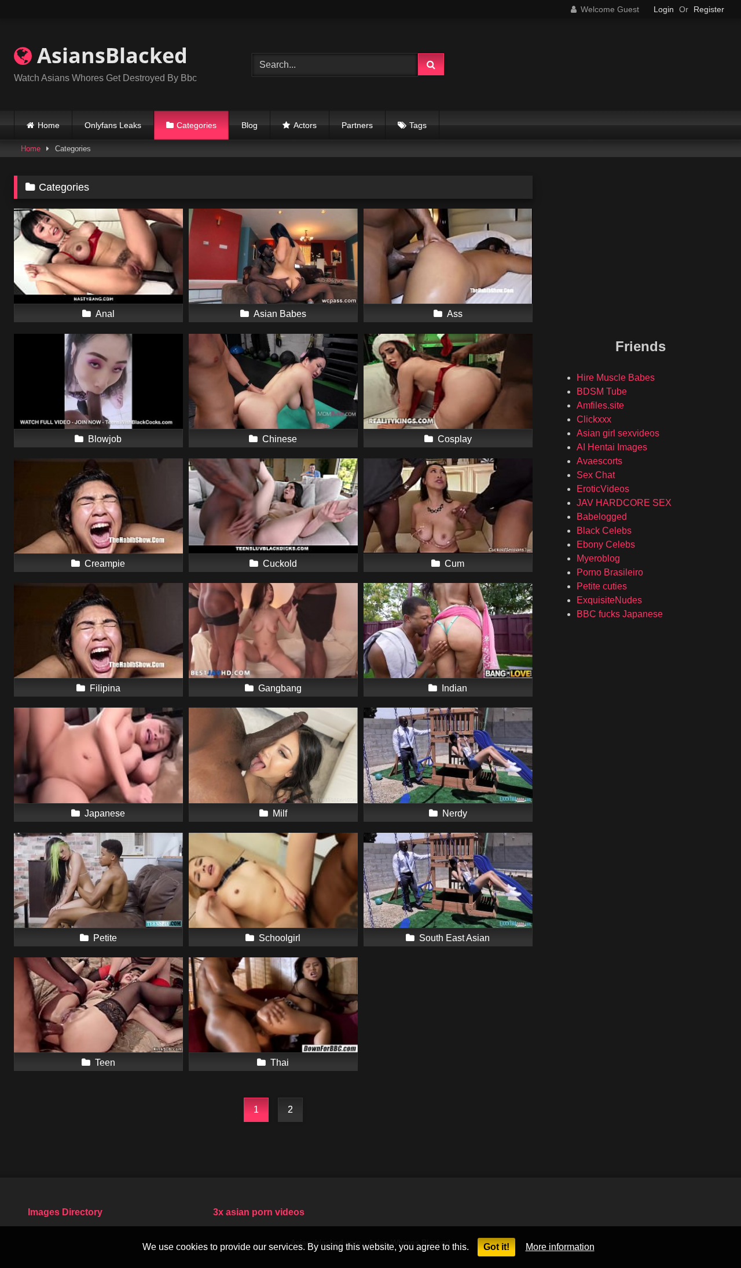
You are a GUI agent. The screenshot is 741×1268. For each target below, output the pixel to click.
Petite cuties (602, 586)
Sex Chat (596, 475)
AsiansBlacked (110, 55)
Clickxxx (594, 419)
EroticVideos (603, 489)
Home (49, 125)
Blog (249, 125)
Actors (305, 125)
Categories (197, 125)
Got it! (496, 1247)
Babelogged (602, 517)
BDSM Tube (602, 391)
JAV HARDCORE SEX (624, 503)
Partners (357, 125)
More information (560, 1247)
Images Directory (65, 1212)
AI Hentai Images (612, 447)
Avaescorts (599, 461)
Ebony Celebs (606, 544)
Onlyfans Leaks (113, 125)
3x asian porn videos (259, 1212)
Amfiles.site (600, 405)
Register (709, 9)
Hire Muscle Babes (616, 377)
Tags (418, 125)
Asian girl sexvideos (618, 433)
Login (664, 9)
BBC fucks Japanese (620, 614)
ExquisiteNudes (609, 600)
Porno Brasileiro (610, 572)
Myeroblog (598, 558)
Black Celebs (604, 530)
